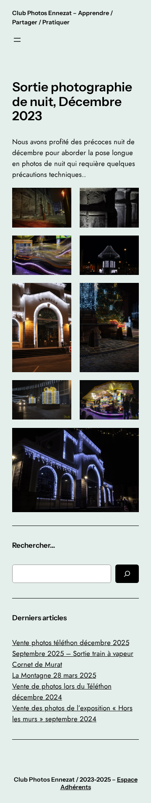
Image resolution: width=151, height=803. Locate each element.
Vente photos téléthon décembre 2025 (70, 642)
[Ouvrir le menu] (17, 40)
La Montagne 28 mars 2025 (54, 675)
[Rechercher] (127, 574)
